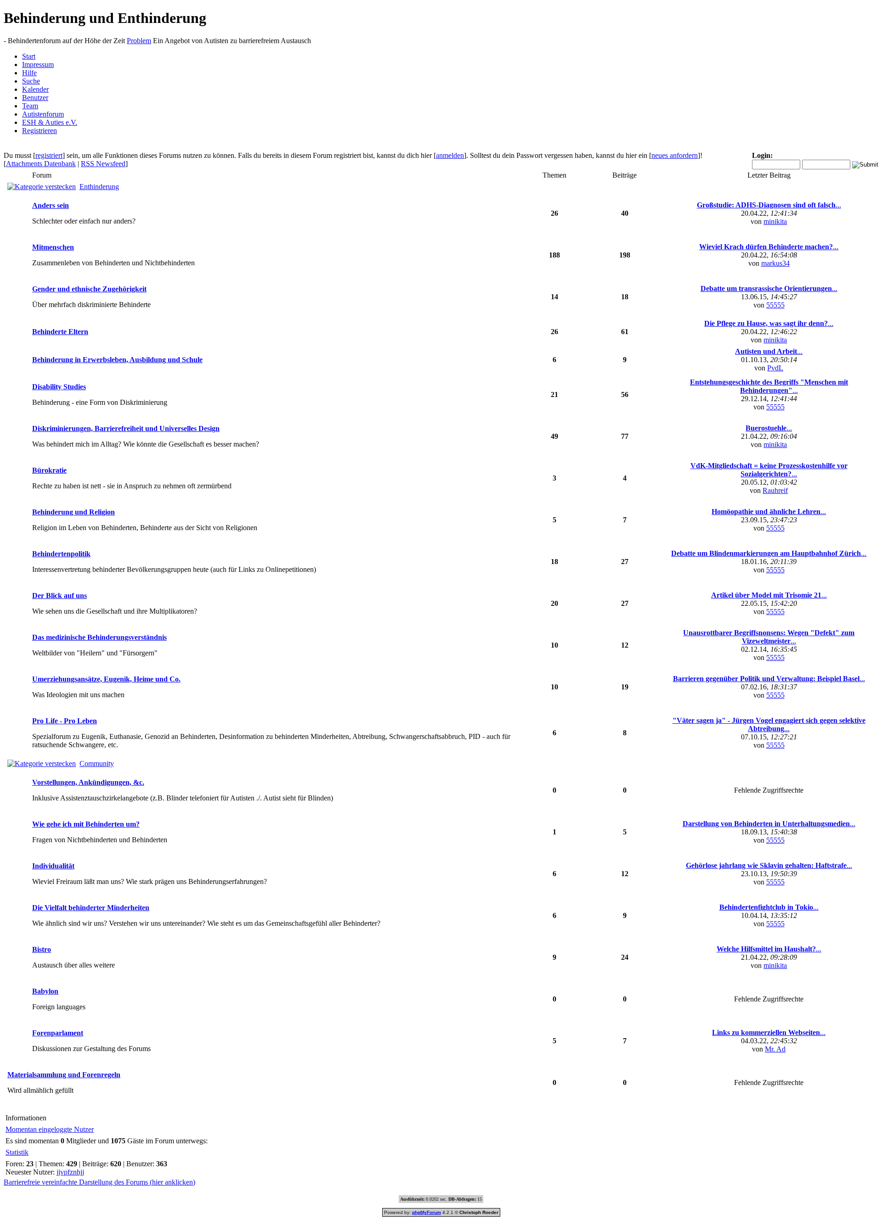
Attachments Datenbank (41, 164)
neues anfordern (674, 155)
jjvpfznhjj (70, 1172)
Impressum (38, 64)
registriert (48, 155)
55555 (775, 305)
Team (30, 106)
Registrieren (39, 130)
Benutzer (35, 97)
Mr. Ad (775, 1049)
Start (28, 56)
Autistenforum (43, 114)
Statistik (17, 1152)
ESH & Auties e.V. (49, 122)
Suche (31, 81)
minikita (775, 221)
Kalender (35, 89)
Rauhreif (775, 490)
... (769, 205)
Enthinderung (99, 186)
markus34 (775, 263)
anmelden (450, 155)
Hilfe (29, 73)
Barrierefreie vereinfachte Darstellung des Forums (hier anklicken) (99, 1182)
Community (96, 763)
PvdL (775, 368)
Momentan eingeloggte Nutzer (50, 1129)
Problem (139, 41)
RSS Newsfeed (103, 164)
